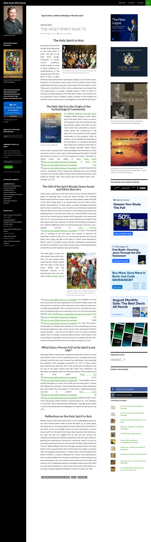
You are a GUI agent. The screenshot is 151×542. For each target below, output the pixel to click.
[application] (129, 188)
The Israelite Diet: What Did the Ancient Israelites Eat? (132, 469)
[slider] (143, 188)
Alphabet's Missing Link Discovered (133, 454)
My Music (140, 3)
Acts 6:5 (88, 374)
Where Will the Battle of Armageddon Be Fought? (129, 441)
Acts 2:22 (91, 162)
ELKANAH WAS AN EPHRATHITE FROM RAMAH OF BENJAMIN (13, 222)
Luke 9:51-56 (87, 227)
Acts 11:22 (88, 392)
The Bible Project (9, 190)
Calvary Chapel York (10, 188)
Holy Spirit (82, 477)
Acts (74, 477)
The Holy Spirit (46, 25)
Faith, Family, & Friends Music (13, 215)
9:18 (94, 317)
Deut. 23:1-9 (59, 276)
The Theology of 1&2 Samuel (130, 433)
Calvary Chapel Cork (10, 192)
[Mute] (138, 188)
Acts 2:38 (51, 314)
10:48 (94, 320)
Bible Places (7, 199)
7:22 (94, 165)
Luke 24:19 (90, 159)
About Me (122, 3)
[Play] (114, 188)
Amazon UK (17, 80)
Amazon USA (8, 80)
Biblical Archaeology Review (12, 186)
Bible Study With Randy (15, 3)
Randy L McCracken (119, 369)
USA (53, 145)
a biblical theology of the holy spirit (55, 477)
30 (95, 394)
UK (57, 145)
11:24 (94, 377)
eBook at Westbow (9, 82)
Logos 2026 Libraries (10, 236)
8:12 (94, 314)
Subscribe (8, 167)
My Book (131, 3)
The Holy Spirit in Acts (63, 29)
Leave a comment (65, 33)
